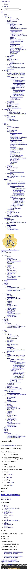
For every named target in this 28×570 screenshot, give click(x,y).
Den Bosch (9, 263)
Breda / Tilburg (10, 262)
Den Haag (9, 265)
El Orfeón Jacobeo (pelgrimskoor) (18, 28)
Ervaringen (6, 115)
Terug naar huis (10, 102)
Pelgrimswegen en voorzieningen (18, 49)
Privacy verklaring (8, 515)
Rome (11, 485)
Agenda (6, 281)
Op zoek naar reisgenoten (13, 104)
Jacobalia (9, 60)
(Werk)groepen (10, 23)
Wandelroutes (13, 53)
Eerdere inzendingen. (6, 499)
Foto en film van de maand (13, 112)
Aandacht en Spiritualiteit (16, 24)
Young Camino (13, 27)
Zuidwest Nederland (12, 279)
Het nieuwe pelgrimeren (16, 31)
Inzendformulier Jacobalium (17, 63)
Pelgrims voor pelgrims (15, 48)
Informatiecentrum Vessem (13, 290)
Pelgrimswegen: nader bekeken (14, 108)
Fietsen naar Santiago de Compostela (16, 74)
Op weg (6, 70)
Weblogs (9, 117)
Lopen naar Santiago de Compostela (16, 73)
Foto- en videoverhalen (12, 120)
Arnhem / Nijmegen (12, 259)
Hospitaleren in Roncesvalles (17, 34)
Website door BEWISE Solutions (9, 560)
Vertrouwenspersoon (12, 21)
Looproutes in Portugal (18, 85)
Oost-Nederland (11, 273)
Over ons (6, 16)
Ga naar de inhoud (5, 1)
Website (12, 55)
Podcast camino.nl (11, 119)
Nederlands (9, 477)
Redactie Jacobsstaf (15, 51)
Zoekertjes (9, 105)
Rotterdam (9, 274)
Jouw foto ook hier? (5, 498)
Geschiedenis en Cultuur (16, 30)
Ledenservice (13, 45)
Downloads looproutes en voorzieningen (16, 97)
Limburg (9, 269)
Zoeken (2, 9)
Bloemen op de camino (12, 106)
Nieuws (6, 280)
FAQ (2, 12)
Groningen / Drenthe (12, 268)
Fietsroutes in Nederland (19, 90)
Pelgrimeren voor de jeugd (16, 46)
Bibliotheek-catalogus (12, 344)
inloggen (6, 4)
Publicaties (9, 58)
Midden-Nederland (11, 270)
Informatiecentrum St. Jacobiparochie (16, 288)
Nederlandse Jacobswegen (16, 41)
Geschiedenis (10, 65)
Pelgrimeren (11, 482)
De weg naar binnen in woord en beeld (16, 113)
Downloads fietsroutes (18, 95)
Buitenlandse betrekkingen (16, 39)
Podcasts (9, 400)
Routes (8, 76)
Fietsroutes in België (18, 91)
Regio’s (5, 255)
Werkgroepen (10, 340)
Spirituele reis (7, 109)
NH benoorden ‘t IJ (11, 272)
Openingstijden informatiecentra (11, 508)
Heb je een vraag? (8, 512)
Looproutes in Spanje (18, 84)
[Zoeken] (20, 9)
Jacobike (12, 42)
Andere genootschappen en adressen (16, 67)
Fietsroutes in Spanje (18, 94)
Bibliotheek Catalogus (12, 59)
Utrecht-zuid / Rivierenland (13, 276)
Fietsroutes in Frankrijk (18, 92)
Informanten (13, 38)
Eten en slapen (10, 101)
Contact (6, 284)
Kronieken (12, 66)
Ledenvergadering (14, 19)
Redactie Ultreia (14, 52)
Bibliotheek (13, 25)
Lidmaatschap (10, 69)
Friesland (9, 266)
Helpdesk (6, 513)
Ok (9, 568)
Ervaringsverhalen (11, 116)
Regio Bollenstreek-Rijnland (14, 261)
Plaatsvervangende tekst (10, 495)
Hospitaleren (13, 32)
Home (5, 14)
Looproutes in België (18, 81)
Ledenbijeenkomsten (15, 44)
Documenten (10, 474)
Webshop (6, 283)
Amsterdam (10, 258)
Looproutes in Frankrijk (19, 83)
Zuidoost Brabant (11, 277)
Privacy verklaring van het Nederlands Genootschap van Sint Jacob (13, 552)
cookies (10, 564)
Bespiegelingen (10, 110)
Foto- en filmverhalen (12, 401)
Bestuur (9, 20)
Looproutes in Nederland (19, 80)
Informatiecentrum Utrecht (13, 287)
